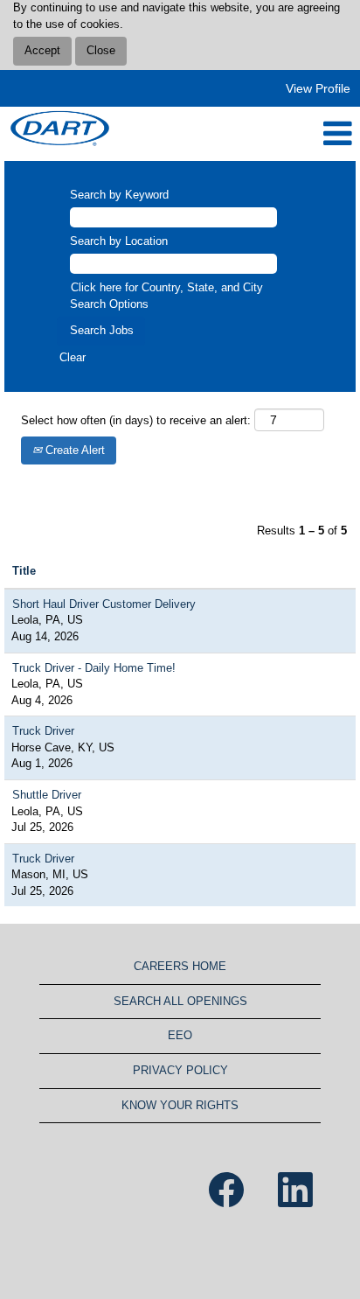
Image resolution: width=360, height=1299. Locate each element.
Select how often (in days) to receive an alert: (136, 420)
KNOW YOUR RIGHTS (180, 1105)
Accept (42, 50)
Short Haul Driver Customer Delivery (104, 604)
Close (101, 50)
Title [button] (24, 570)
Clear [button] (72, 357)
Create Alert (73, 450)
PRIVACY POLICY (180, 1070)
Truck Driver (43, 730)
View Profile (318, 88)
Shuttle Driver (46, 794)
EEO (180, 1035)
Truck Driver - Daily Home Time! (94, 667)
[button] (240, 133)
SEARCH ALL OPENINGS (180, 1001)
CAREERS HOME (180, 966)
